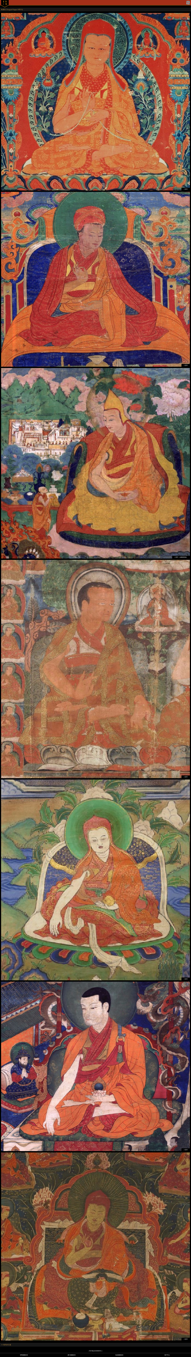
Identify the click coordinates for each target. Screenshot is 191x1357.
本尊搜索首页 (24, 1355)
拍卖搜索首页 (119, 1355)
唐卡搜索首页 (72, 1355)
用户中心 (167, 1355)
